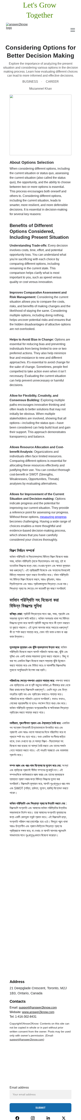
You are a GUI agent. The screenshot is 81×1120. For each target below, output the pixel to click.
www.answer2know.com (38, 1012)
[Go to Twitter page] (64, 1118)
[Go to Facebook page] (17, 1118)
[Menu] (72, 30)
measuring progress (53, 516)
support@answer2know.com (38, 1007)
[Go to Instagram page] (33, 1118)
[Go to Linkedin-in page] (48, 1118)
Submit (40, 1107)
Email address (19, 1087)
